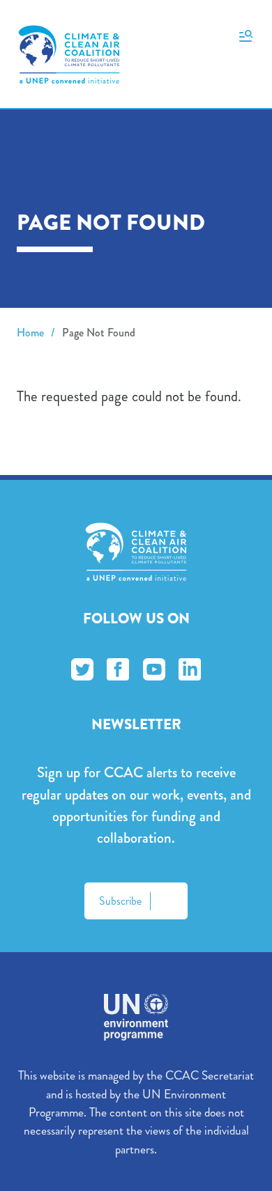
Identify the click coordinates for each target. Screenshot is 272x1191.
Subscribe (120, 901)
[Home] (69, 54)
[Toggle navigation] (246, 34)
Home (30, 333)
